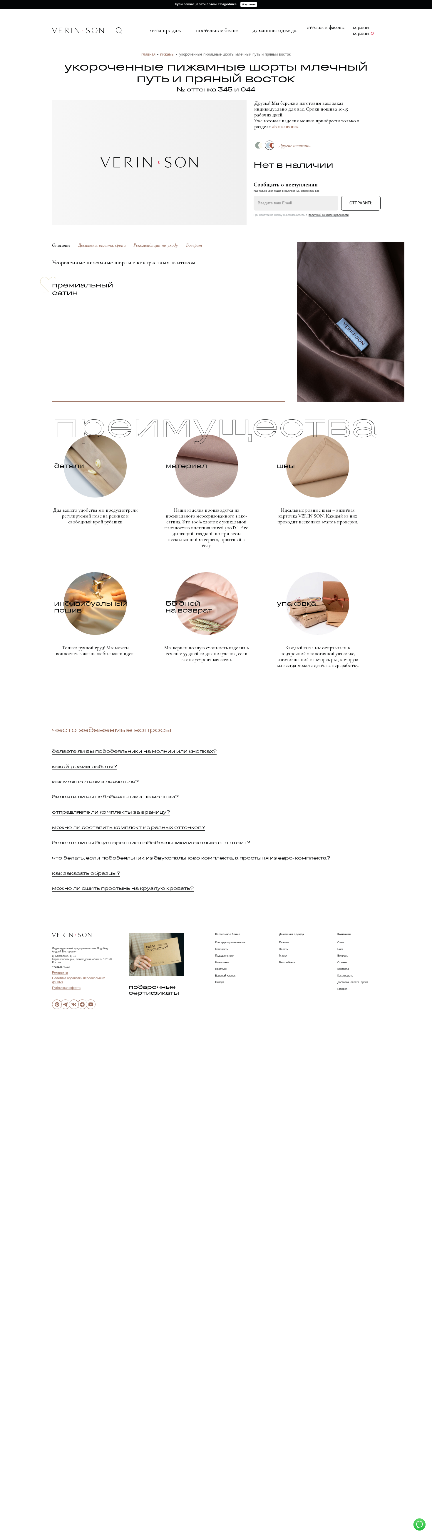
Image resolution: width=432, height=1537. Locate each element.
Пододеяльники (224, 955)
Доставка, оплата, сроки (352, 982)
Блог (340, 949)
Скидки (219, 982)
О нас (341, 942)
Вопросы (342, 955)
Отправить (361, 203)
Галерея (342, 988)
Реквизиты (60, 972)
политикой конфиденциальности (329, 214)
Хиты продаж (165, 30)
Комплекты (221, 949)
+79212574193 (61, 966)
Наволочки (222, 962)
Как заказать (345, 975)
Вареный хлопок (225, 975)
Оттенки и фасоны (326, 27)
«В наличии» (285, 127)
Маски (283, 955)
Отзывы (342, 962)
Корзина (363, 33)
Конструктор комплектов (230, 942)
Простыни (221, 968)
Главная (148, 54)
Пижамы (167, 54)
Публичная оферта (66, 987)
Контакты (343, 968)
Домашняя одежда (274, 30)
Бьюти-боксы (287, 962)
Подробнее (227, 4)
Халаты (283, 949)
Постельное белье (217, 30)
